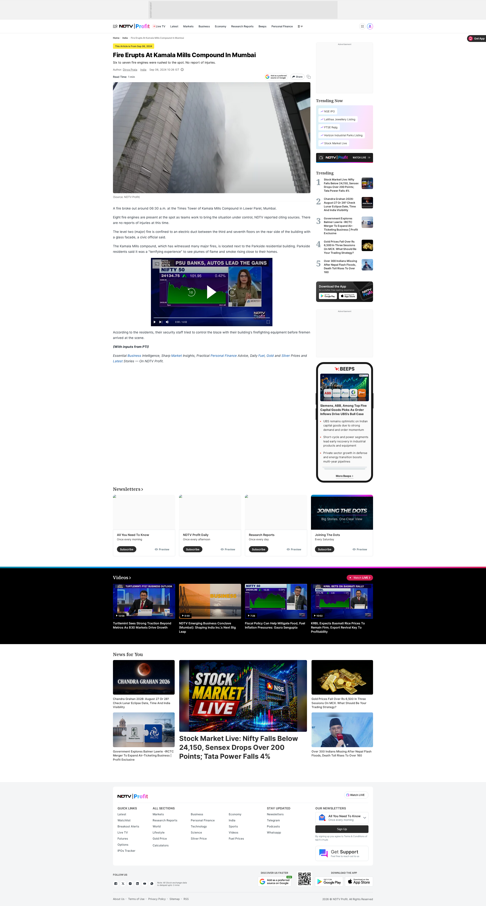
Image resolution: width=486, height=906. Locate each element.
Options (123, 844)
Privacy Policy (157, 898)
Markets (188, 26)
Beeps (263, 26)
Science (196, 832)
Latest (174, 26)
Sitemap (175, 898)
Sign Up (342, 829)
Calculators (161, 845)
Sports (233, 826)
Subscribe (126, 549)
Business (204, 26)
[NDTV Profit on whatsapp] (152, 883)
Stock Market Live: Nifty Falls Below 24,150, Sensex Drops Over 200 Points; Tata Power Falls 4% (238, 747)
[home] (134, 24)
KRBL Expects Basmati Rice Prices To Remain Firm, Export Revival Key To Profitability (338, 627)
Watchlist (124, 820)
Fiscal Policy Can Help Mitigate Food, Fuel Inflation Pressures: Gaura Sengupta (275, 625)
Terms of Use (136, 898)
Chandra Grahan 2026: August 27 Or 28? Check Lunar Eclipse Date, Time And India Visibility (141, 703)
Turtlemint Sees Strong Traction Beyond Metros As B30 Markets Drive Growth (142, 625)
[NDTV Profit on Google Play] (329, 881)
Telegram (273, 820)
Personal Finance (282, 26)
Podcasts (273, 826)
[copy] (308, 77)
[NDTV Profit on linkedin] (137, 883)
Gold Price (160, 838)
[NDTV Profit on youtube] (145, 883)
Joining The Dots (327, 535)
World (157, 826)
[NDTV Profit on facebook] (116, 883)
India (143, 69)
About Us (118, 898)
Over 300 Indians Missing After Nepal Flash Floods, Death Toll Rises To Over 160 (342, 753)
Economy (220, 26)
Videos (233, 832)
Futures (123, 838)
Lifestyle (159, 832)
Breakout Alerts (128, 826)
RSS (186, 898)
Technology (199, 826)
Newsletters (275, 814)
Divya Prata (130, 69)
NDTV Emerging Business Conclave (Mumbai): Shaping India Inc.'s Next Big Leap (207, 627)
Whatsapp (274, 832)
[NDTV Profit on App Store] (359, 881)
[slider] (212, 317)
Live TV (160, 26)
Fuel (261, 356)
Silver (286, 356)
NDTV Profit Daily (195, 535)
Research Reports (242, 26)
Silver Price (199, 838)
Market (176, 356)
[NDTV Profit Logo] (133, 795)
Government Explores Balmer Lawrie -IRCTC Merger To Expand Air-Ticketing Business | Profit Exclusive (143, 755)
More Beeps (344, 475)
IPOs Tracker (126, 850)
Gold (270, 356)
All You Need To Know (133, 535)
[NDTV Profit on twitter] (123, 883)
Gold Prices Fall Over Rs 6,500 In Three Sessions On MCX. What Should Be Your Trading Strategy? (339, 703)
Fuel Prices (236, 838)
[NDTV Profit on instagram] (130, 883)
